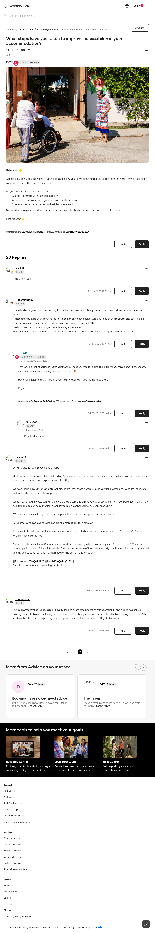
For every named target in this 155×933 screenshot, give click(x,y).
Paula (9, 61)
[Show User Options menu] (147, 6)
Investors (8, 904)
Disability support (12, 810)
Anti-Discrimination (13, 803)
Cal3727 (103, 684)
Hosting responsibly (13, 863)
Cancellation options (14, 816)
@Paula (28, 436)
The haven (92, 698)
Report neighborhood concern (18, 822)
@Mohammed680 (61, 367)
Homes (31, 29)
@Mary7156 (64, 561)
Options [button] (139, 27)
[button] (146, 50)
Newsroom (9, 885)
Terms (56, 927)
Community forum (12, 857)
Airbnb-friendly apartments (17, 869)
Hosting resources (12, 851)
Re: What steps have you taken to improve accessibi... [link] (86, 29)
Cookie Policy (68, 927)
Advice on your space (47, 29)
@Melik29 (38, 561)
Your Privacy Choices (87, 927)
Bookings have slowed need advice (39, 698)
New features (10, 892)
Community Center (15, 29)
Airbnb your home (12, 838)
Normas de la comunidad (76, 232)
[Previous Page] (68, 652)
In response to (34, 361)
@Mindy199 (51, 561)
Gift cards (8, 910)
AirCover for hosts (12, 844)
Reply (142, 244)
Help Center (9, 791)
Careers (7, 898)
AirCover (8, 797)
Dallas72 (32, 684)
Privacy (46, 927)
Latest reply (35, 706)
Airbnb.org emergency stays (17, 917)
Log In (137, 6)
